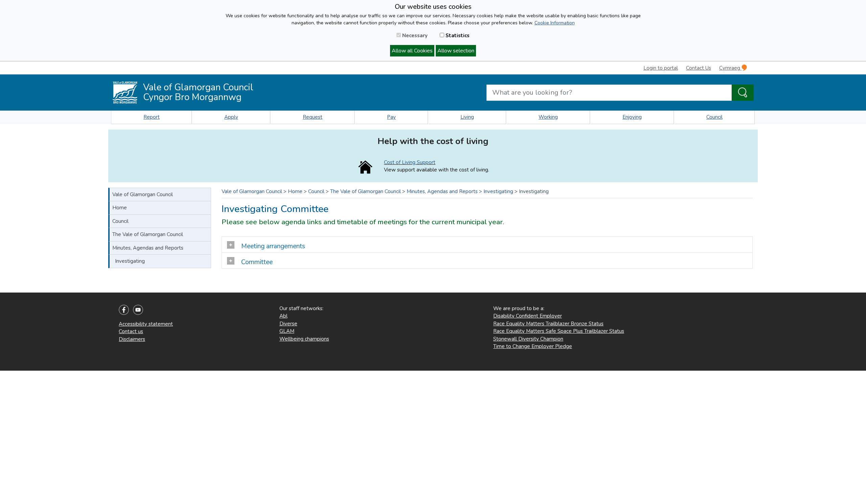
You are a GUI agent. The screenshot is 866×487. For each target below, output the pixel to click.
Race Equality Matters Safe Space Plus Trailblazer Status (558, 331)
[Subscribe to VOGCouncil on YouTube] (138, 309)
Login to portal (660, 68)
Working (548, 117)
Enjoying (632, 117)
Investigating (130, 261)
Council (714, 117)
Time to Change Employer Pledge (532, 346)
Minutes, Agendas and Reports (147, 248)
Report (151, 117)
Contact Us (698, 68)
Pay (391, 117)
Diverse (288, 323)
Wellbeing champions (304, 338)
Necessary (414, 35)
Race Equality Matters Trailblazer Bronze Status (548, 323)
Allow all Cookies (412, 50)
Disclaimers (132, 339)
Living (467, 117)
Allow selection (455, 50)
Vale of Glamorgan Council (142, 194)
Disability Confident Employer (527, 315)
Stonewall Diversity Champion (528, 338)
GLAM (286, 331)
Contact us (131, 331)
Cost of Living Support (409, 162)
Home (119, 207)
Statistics (457, 35)
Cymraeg (730, 68)
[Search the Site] (743, 93)
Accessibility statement (146, 324)
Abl (283, 315)
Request (312, 117)
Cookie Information (554, 23)
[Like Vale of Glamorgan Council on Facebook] (124, 309)
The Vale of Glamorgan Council (147, 234)
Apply (231, 117)
